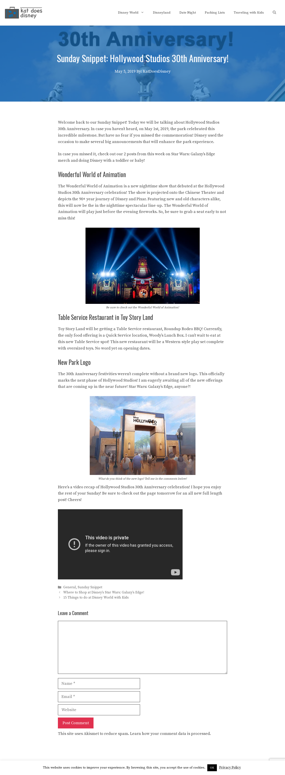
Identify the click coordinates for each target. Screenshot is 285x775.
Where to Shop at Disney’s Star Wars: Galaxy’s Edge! (103, 593)
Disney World (128, 12)
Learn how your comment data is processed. (170, 733)
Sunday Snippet (90, 587)
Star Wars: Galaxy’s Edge (150, 386)
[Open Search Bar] (274, 12)
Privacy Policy (230, 767)
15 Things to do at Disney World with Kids (96, 598)
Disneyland (162, 12)
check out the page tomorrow (148, 493)
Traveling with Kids (249, 12)
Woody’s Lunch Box (166, 335)
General (69, 587)
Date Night (187, 12)
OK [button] (212, 767)
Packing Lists (215, 12)
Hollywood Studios (202, 122)
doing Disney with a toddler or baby (111, 160)
